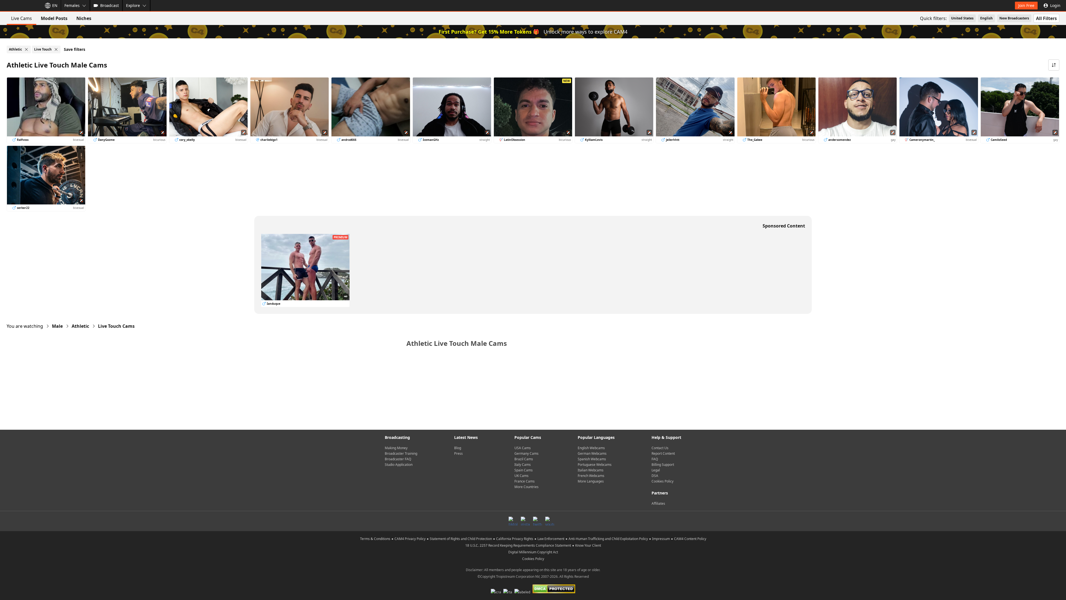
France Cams (524, 481)
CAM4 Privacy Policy (410, 538)
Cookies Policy (662, 481)
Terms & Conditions (375, 538)
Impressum (661, 538)
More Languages (591, 481)
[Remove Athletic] (26, 49)
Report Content (663, 453)
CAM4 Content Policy (690, 538)
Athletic (80, 326)
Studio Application (399, 464)
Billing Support (663, 464)
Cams (116, 326)
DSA (655, 475)
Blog (457, 448)
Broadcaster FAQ (398, 459)
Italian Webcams (591, 470)
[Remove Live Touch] (56, 49)
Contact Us (660, 448)
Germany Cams (526, 453)
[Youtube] (549, 521)
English (986, 18)
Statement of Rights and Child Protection (461, 538)
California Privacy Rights (514, 538)
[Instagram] (525, 521)
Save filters (74, 49)
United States (962, 18)
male (57, 326)
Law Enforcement (550, 538)
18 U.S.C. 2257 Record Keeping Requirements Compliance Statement (518, 545)
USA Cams (522, 448)
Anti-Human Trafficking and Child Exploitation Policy (608, 538)
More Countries (526, 486)
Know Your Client (588, 545)
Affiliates (658, 503)
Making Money (396, 448)
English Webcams (591, 448)
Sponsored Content (784, 226)
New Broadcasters (1014, 18)
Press (458, 453)
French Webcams (591, 475)
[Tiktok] (513, 521)
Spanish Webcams (592, 459)
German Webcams (592, 453)
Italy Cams (522, 464)
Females (72, 5)
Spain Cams (523, 470)
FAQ (655, 459)
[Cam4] (20, 5)
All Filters (1046, 18)
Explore (133, 5)
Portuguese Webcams (595, 464)
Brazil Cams (523, 459)
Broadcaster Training (401, 453)
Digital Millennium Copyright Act (533, 552)
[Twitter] (537, 521)
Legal (656, 470)
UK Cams (521, 475)
